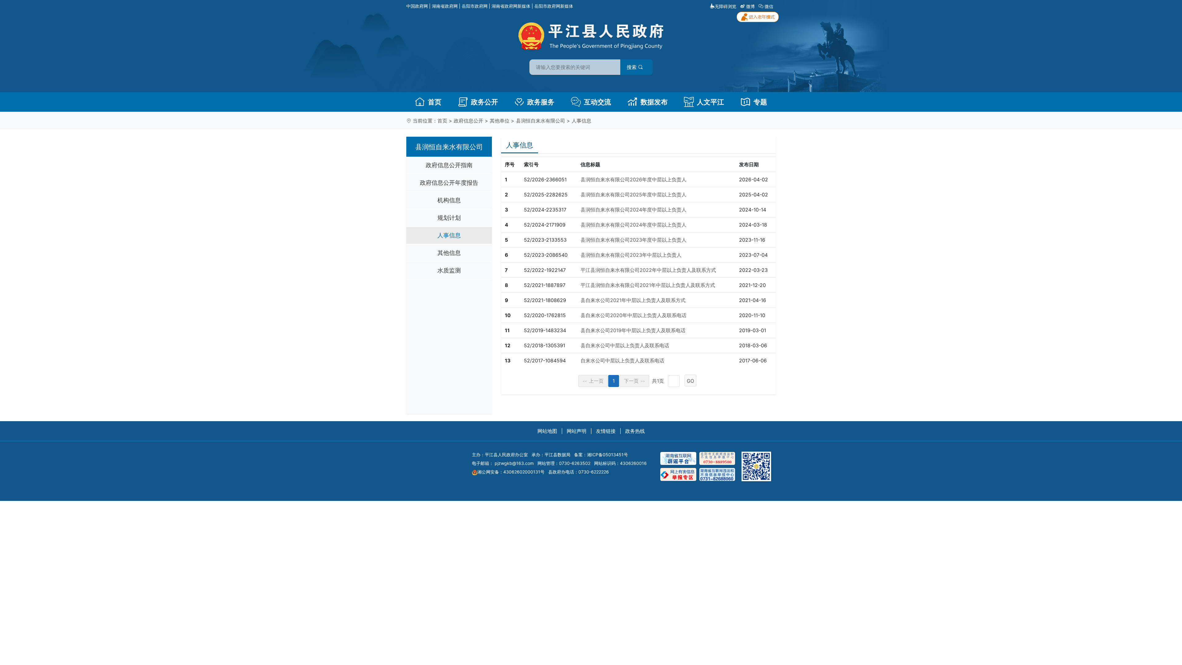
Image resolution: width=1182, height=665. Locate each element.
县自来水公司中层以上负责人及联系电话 (625, 345)
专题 (760, 102)
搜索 (632, 67)
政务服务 (540, 102)
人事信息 (581, 121)
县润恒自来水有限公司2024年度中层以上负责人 (633, 210)
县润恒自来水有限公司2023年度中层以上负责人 (633, 240)
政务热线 (635, 431)
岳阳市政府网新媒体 (553, 6)
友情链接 (606, 431)
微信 (768, 6)
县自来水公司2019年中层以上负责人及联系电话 (633, 330)
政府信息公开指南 (449, 165)
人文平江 (710, 102)
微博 (750, 6)
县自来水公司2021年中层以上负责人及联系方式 (633, 300)
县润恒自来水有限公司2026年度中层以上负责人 (633, 179)
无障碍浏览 (725, 6)
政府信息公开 (468, 121)
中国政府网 (417, 6)
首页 (434, 102)
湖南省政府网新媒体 (511, 6)
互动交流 (597, 102)
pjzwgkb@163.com (514, 463)
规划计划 (449, 217)
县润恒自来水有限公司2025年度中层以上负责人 (633, 194)
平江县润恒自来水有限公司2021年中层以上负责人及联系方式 (648, 285)
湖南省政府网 (445, 6)
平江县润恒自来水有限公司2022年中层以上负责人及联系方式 (648, 270)
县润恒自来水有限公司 (540, 121)
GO (690, 381)
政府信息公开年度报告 (449, 182)
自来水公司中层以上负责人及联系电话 (622, 360)
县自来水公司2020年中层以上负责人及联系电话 (633, 315)
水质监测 (449, 270)
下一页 (634, 381)
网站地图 (547, 431)
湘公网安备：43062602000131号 (511, 471)
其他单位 (499, 121)
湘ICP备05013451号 (607, 454)
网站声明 (576, 431)
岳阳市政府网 (475, 6)
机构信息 (449, 200)
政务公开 (484, 102)
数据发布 (654, 102)
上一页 (593, 381)
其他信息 (449, 252)
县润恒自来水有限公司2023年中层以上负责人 (631, 255)
